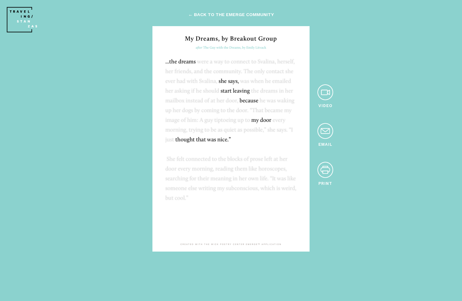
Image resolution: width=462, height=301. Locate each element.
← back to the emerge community (231, 14)
